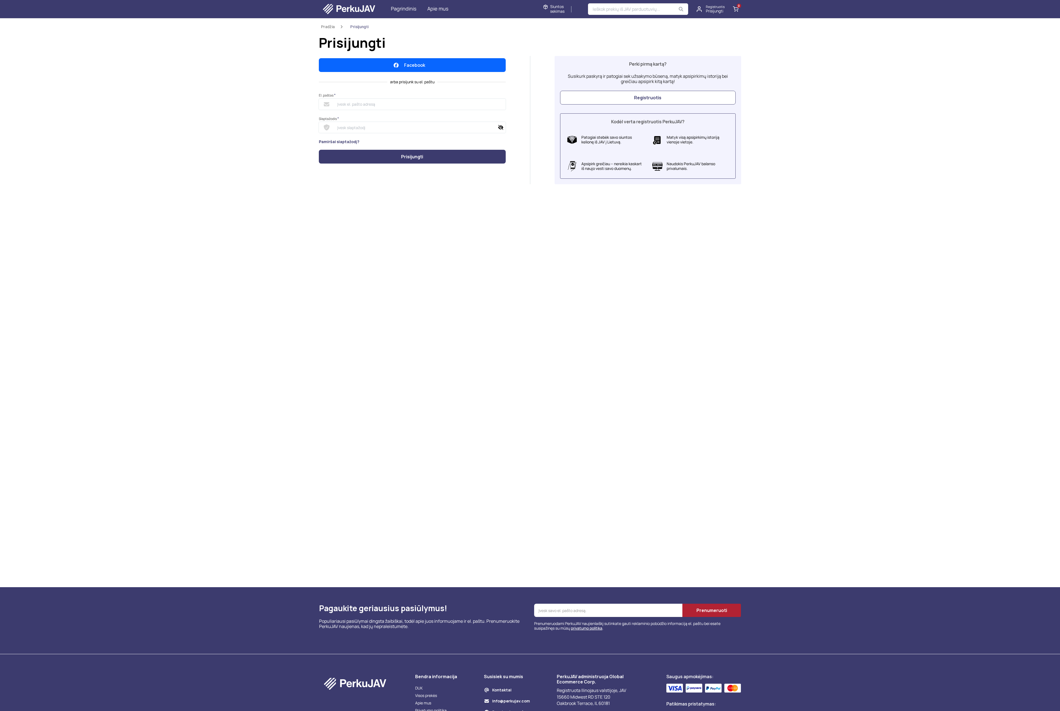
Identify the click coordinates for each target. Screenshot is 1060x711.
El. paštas (327, 95)
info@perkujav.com (511, 701)
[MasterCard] (732, 688)
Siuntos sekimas (557, 9)
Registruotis (647, 98)
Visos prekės (426, 695)
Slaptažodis (329, 118)
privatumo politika (586, 628)
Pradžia (328, 27)
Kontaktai (502, 690)
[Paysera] (694, 688)
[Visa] (674, 688)
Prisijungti (359, 27)
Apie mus (437, 8)
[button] (711, 9)
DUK (419, 688)
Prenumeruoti (711, 610)
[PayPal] (713, 688)
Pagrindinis (403, 8)
